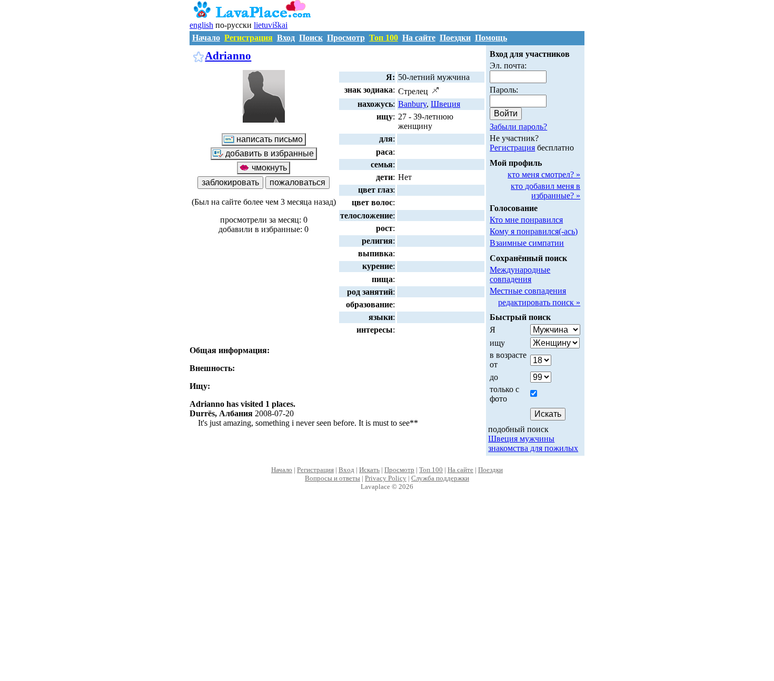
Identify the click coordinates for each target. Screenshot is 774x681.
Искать (369, 470)
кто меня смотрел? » (544, 174)
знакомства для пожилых (533, 448)
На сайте (418, 37)
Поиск (311, 37)
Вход (286, 37)
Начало (206, 37)
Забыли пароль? (518, 126)
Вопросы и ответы (332, 478)
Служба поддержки (440, 478)
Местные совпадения (528, 290)
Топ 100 (383, 37)
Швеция (445, 103)
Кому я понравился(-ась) (534, 231)
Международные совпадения (520, 274)
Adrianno (228, 55)
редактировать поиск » (539, 302)
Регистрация (248, 37)
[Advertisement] (387, 596)
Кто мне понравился (526, 219)
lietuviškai (270, 25)
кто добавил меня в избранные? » (545, 191)
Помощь (491, 37)
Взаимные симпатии (527, 242)
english (201, 25)
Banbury (412, 103)
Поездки (455, 37)
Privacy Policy (385, 478)
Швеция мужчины (521, 438)
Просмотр (346, 37)
